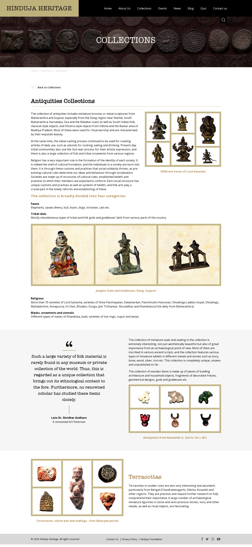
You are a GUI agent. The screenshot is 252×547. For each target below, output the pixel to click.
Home (108, 8)
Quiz (203, 8)
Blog (191, 8)
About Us (124, 8)
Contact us (220, 8)
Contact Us (112, 539)
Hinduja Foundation (151, 539)
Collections (144, 8)
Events (162, 8)
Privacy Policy (129, 539)
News (177, 8)
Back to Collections (49, 87)
